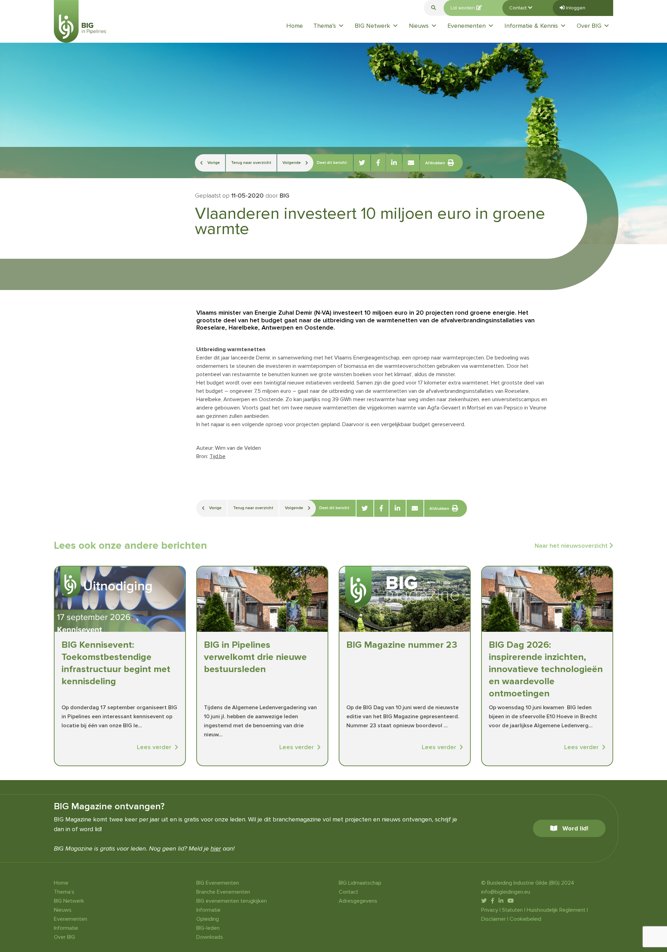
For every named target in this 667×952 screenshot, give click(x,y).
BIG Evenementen (217, 882)
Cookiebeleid (525, 919)
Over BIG (589, 26)
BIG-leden (208, 928)
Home (294, 26)
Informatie (66, 928)
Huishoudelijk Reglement (556, 910)
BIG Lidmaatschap (360, 882)
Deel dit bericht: (332, 162)
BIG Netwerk (372, 26)
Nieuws (419, 26)
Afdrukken (435, 163)
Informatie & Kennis (531, 26)
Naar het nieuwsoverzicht (572, 545)
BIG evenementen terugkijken (231, 900)
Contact (518, 8)
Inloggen (575, 8)
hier (216, 848)
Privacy (489, 910)
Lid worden (463, 8)
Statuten (512, 910)
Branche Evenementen (223, 891)
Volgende (292, 162)
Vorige (213, 162)
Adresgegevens (358, 900)
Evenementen (466, 26)
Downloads (209, 937)
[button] (433, 8)
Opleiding (207, 919)
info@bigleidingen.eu (505, 891)
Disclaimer (493, 919)
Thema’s (324, 26)
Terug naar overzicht (251, 162)
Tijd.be (217, 456)
